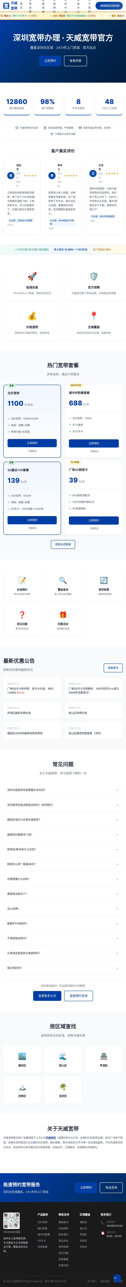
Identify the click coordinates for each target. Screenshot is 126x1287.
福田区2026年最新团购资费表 (25, 733)
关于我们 (91, 1281)
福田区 (83, 1222)
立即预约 (50, 60)
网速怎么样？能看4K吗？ (22, 864)
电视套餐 (42, 1246)
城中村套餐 (44, 1234)
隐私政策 (105, 1281)
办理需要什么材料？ (19, 879)
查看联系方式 (47, 996)
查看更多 (113, 667)
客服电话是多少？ (17, 893)
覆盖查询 (63, 1222)
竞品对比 (63, 1240)
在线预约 (63, 1228)
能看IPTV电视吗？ (18, 923)
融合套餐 (42, 1228)
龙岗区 (83, 1240)
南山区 (83, 1228)
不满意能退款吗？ (17, 938)
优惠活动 (63, 1265)
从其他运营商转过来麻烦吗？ (24, 953)
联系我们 (63, 1234)
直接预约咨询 (78, 996)
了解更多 (32, 450)
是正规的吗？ (15, 968)
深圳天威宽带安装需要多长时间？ (27, 790)
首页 (21, 5)
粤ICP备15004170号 (55, 1281)
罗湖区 (83, 1234)
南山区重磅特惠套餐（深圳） (86, 733)
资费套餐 (63, 1259)
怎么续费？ (13, 908)
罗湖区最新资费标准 (19, 713)
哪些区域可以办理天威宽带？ (24, 819)
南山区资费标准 (78, 713)
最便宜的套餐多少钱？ (20, 834)
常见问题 (63, 1253)
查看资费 (75, 60)
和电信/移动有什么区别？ (22, 849)
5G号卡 (42, 1240)
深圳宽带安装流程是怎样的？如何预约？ (30, 805)
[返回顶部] (117, 1278)
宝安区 (83, 1246)
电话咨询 (111, 1187)
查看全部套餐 (63, 544)
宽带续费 (63, 1246)
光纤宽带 (42, 1222)
